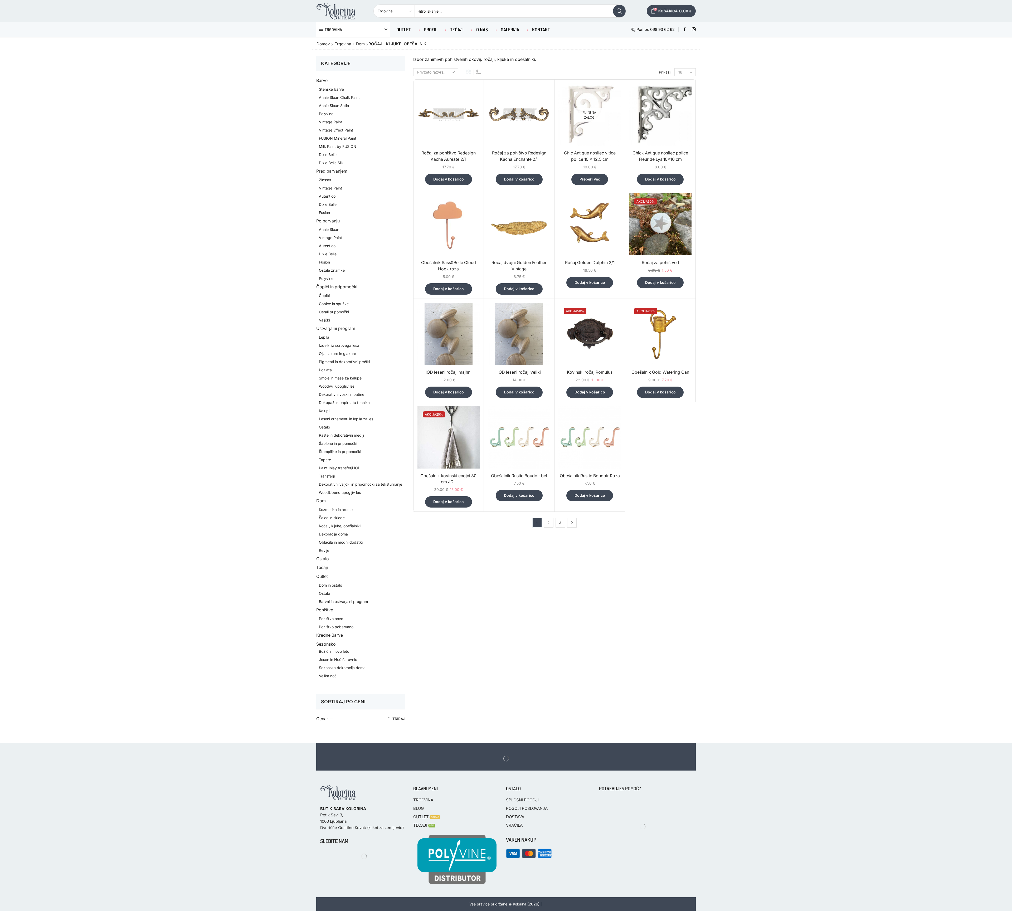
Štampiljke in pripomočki (340, 451)
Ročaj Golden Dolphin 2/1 (590, 262)
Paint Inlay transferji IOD (340, 468)
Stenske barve (331, 89)
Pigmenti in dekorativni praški (344, 361)
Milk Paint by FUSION (337, 146)
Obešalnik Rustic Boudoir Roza (590, 475)
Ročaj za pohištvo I (660, 262)
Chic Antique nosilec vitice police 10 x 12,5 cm (590, 156)
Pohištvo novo (331, 618)
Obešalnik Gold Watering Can (660, 372)
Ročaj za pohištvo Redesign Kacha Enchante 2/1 (519, 156)
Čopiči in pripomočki (336, 286)
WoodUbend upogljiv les (340, 492)
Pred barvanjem (331, 171)
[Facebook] (685, 29)
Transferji (327, 476)
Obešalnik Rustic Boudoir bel (519, 475)
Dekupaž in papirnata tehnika (344, 402)
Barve (322, 80)
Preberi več (590, 179)
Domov (323, 43)
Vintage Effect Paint (336, 130)
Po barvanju (328, 220)
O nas (482, 29)
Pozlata (325, 370)
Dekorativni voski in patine (341, 394)
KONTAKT (541, 29)
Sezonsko (326, 644)
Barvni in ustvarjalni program (343, 601)
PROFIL (430, 29)
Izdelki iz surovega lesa (339, 345)
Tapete (325, 459)
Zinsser (325, 180)
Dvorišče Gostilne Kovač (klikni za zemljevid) (362, 827)
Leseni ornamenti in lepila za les (346, 419)
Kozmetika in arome (336, 509)
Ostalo (324, 427)
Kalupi (324, 410)
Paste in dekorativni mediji (341, 435)
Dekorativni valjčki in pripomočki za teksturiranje (360, 484)
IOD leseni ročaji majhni (448, 372)
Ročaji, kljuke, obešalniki (340, 526)
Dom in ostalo (330, 585)
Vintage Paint (330, 122)
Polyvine (326, 113)
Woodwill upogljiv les (336, 386)
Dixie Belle (328, 154)
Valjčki (324, 320)
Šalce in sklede (332, 517)
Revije (324, 550)
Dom (360, 43)
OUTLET (403, 29)
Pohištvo (324, 609)
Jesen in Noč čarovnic (338, 659)
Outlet (322, 576)
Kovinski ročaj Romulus (589, 372)
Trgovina (343, 43)
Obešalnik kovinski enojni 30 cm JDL (448, 479)
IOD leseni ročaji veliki (519, 372)
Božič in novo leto (334, 651)
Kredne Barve (329, 635)
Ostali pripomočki (334, 312)
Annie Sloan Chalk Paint (339, 97)
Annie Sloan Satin (334, 105)
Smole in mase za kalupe (340, 378)
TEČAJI (457, 29)
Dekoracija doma (333, 534)
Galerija (510, 29)
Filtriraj (396, 719)
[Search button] (619, 11)
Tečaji (322, 567)
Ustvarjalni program (335, 328)
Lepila (324, 337)
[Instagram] (694, 29)
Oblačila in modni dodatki (341, 542)
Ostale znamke (332, 270)
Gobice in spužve (334, 303)
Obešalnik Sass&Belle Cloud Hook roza (448, 265)
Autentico (327, 196)
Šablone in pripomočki (338, 443)
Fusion (324, 212)
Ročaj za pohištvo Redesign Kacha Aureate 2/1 (448, 156)
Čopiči (324, 295)
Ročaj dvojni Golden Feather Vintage (519, 265)
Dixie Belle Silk (331, 162)
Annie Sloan (329, 229)
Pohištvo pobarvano (336, 627)
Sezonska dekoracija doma (342, 667)
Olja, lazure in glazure (337, 353)
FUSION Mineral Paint (337, 138)
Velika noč (328, 676)
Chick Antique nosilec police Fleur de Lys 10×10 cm (660, 156)
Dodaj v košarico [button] (448, 179)
